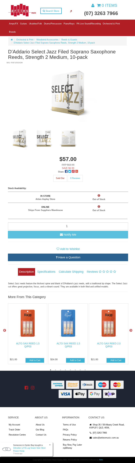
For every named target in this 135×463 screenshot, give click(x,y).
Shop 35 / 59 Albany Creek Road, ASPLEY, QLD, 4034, (106, 426)
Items (109, 5)
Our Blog (40, 429)
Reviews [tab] (93, 271)
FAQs (65, 429)
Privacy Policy (70, 435)
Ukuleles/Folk (35, 23)
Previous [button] (4, 330)
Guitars (23, 23)
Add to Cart (34, 360)
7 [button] (80, 370)
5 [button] (70, 370)
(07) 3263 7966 (101, 13)
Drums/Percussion (53, 23)
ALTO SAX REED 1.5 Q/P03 (28, 345)
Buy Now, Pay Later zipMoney (72, 446)
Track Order (14, 429)
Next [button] (131, 330)
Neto (101, 460)
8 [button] (85, 370)
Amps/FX (13, 23)
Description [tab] (26, 271)
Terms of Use (69, 424)
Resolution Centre (17, 435)
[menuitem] (66, 172)
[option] (67, 93)
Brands (12, 32)
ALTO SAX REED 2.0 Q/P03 (109, 345)
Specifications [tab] (46, 271)
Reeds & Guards (69, 39)
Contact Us (41, 435)
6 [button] (75, 370)
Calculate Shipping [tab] (71, 271)
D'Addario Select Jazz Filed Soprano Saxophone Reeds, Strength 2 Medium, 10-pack (54, 43)
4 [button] (65, 370)
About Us (40, 424)
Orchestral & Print (111, 23)
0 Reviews (75, 178)
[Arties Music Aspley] (22, 10)
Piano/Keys (69, 23)
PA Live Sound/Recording (89, 23)
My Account (14, 424)
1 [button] (50, 370)
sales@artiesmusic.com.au (105, 437)
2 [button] (55, 370)
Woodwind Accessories (47, 39)
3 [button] (60, 370)
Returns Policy (70, 439)
